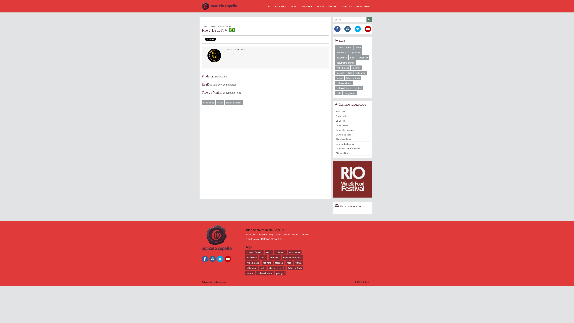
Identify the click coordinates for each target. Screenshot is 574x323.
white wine (360, 72)
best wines (342, 57)
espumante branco (345, 62)
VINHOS (305, 6)
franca (340, 77)
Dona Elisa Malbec (345, 129)
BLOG (294, 6)
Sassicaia (340, 111)
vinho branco (343, 67)
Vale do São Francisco (224, 84)
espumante (208, 102)
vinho (358, 47)
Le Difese (340, 120)
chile (339, 93)
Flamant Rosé (342, 153)
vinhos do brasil (344, 82)
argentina (363, 57)
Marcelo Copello (344, 47)
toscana (340, 72)
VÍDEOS (332, 6)
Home (204, 26)
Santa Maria (221, 76)
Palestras (281, 6)
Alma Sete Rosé (343, 139)
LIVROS (320, 6)
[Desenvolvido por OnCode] (363, 282)
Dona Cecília (342, 125)
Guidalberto (341, 116)
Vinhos (213, 26)
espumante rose (234, 102)
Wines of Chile (353, 77)
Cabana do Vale (343, 134)
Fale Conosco (252, 238)
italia (350, 72)
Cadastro (305, 234)
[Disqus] (265, 150)
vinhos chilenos (344, 88)
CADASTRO (346, 6)
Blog (271, 234)
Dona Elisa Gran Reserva (348, 148)
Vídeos (295, 234)
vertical (358, 88)
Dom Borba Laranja (345, 143)
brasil (220, 102)
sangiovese (350, 93)
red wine (356, 67)
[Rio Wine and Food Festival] (352, 179)
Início (248, 234)
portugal (280, 273)
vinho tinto (341, 52)
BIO (269, 6)
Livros (287, 234)
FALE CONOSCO (363, 6)
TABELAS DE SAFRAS (272, 238)
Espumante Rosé (232, 92)
